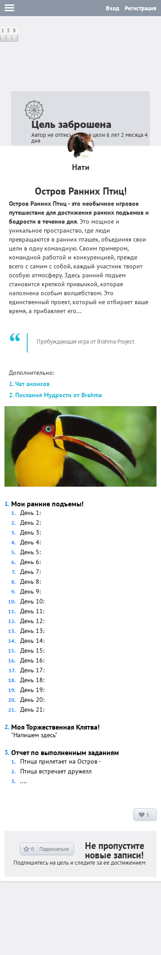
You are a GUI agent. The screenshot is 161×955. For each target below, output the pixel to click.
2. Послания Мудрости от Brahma (55, 395)
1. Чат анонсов (29, 384)
